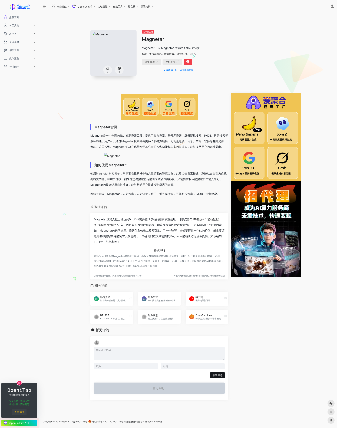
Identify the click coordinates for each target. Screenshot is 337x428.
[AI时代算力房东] (266, 228)
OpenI (64, 421)
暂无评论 (102, 330)
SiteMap (158, 421)
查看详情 (19, 411)
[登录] (332, 6)
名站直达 (103, 6)
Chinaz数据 (106, 225)
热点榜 (131, 6)
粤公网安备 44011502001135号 (107, 421)
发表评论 (217, 375)
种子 (192, 53)
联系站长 (145, 6)
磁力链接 (182, 53)
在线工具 (118, 6)
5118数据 (196, 219)
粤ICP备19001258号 (77, 421)
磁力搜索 (169, 53)
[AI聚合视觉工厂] (266, 136)
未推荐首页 (148, 32)
